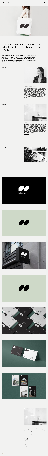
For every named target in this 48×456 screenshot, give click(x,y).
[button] (44, 2)
